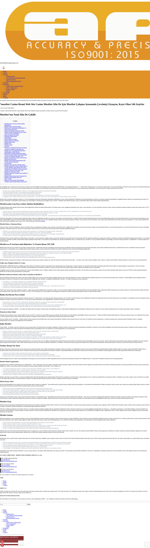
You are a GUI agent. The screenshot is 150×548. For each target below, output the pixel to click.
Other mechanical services (13, 81)
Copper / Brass (10, 89)
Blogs (4, 96)
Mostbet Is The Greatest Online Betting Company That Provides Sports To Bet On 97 (15, 181)
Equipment (6, 92)
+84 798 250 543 (5, 470)
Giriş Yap (6, 146)
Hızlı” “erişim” (8, 178)
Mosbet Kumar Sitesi (9, 142)
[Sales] (2, 545)
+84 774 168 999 (5, 465)
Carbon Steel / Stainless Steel (14, 86)
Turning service (10, 76)
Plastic (8, 91)
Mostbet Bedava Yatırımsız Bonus (12, 126)
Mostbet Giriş (7, 143)
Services (5, 74)
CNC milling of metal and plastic (15, 78)
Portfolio (5, 83)
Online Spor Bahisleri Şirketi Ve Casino (14, 130)
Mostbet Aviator (8, 145)
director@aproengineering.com (9, 461)
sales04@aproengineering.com (9, 466)
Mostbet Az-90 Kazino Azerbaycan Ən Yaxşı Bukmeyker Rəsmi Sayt (15, 158)
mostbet (43, 221)
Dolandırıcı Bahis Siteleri (10, 136)
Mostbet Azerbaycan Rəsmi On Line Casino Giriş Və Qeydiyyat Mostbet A (15, 132)
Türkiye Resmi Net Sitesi (10, 139)
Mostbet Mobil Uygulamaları (11, 140)
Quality (5, 73)
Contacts (5, 97)
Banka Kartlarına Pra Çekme (11, 135)
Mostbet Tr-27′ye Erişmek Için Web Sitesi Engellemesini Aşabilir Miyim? (14, 151)
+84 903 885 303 (5, 459)
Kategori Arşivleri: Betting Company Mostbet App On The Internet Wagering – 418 (15, 155)
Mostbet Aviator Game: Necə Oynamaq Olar (15, 176)
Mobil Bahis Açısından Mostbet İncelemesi (15, 153)
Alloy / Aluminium (11, 88)
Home (5, 71)
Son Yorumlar (7, 163)
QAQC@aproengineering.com (9, 472)
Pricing (5, 94)
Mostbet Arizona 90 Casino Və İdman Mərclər (15, 166)
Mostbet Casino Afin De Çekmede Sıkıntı (14, 164)
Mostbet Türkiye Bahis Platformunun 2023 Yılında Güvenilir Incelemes (15, 161)
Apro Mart (6, 84)
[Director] (2, 541)
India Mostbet (7, 137)
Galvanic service (11, 79)
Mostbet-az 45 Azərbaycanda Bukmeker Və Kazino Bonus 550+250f (15, 128)
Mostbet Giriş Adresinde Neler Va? (13, 177)
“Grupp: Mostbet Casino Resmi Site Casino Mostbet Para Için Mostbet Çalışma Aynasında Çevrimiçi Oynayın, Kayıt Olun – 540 (15, 169)
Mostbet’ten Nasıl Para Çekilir (11, 171)
